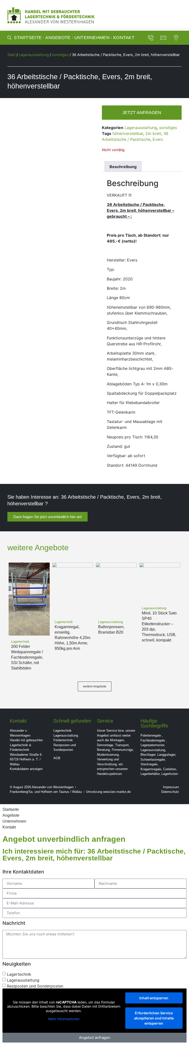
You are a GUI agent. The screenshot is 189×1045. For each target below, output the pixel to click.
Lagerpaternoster (152, 745)
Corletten (169, 769)
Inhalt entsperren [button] (153, 998)
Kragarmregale (151, 769)
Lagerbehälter (150, 774)
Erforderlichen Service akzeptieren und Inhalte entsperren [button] (154, 1018)
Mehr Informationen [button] (63, 1019)
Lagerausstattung (34, 55)
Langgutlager (166, 754)
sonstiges (60, 55)
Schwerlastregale (153, 759)
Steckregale (149, 764)
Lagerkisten (169, 774)
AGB (56, 758)
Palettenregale (151, 735)
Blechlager (148, 754)
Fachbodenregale (153, 740)
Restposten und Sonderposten (35, 986)
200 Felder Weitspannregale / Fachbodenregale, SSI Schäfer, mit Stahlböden (27, 657)
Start (11, 55)
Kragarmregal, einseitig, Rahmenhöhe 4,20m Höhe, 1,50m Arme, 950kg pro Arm (72, 638)
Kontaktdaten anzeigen (26, 769)
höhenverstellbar (127, 133)
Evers (158, 139)
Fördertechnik (63, 740)
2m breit (153, 133)
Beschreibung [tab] (123, 166)
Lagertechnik (62, 730)
